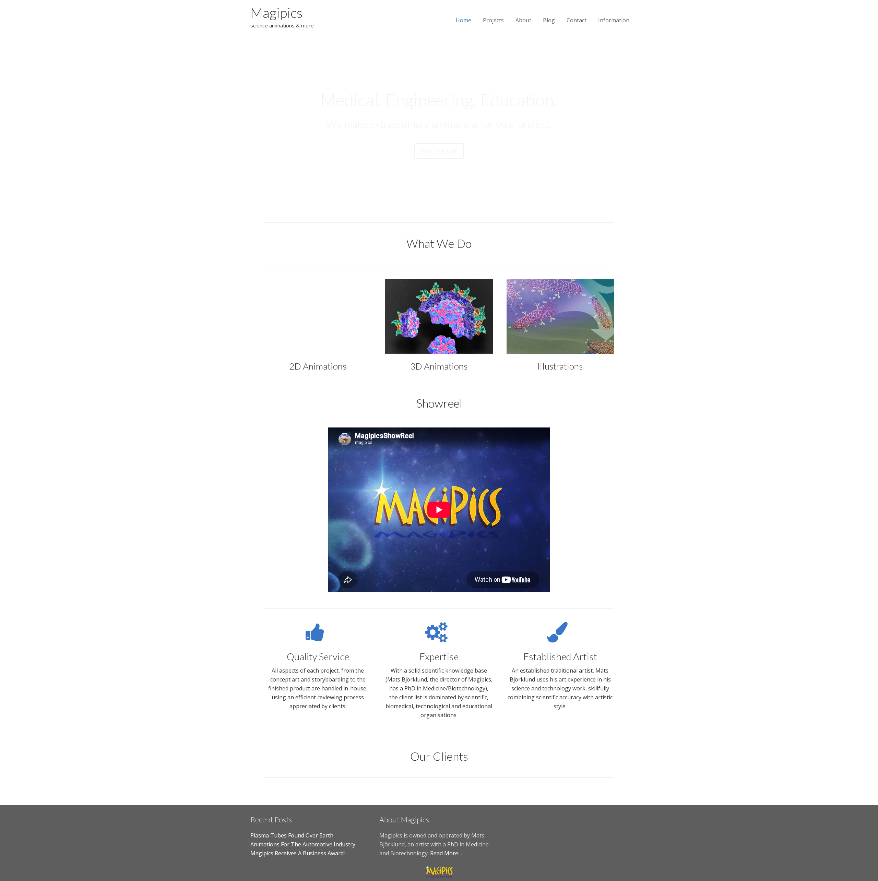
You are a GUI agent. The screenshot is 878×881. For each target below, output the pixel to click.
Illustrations (560, 366)
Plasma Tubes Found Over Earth (291, 835)
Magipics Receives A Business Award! (297, 853)
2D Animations (317, 366)
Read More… (446, 853)
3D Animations (438, 366)
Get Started (439, 151)
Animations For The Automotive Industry (302, 844)
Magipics (276, 12)
